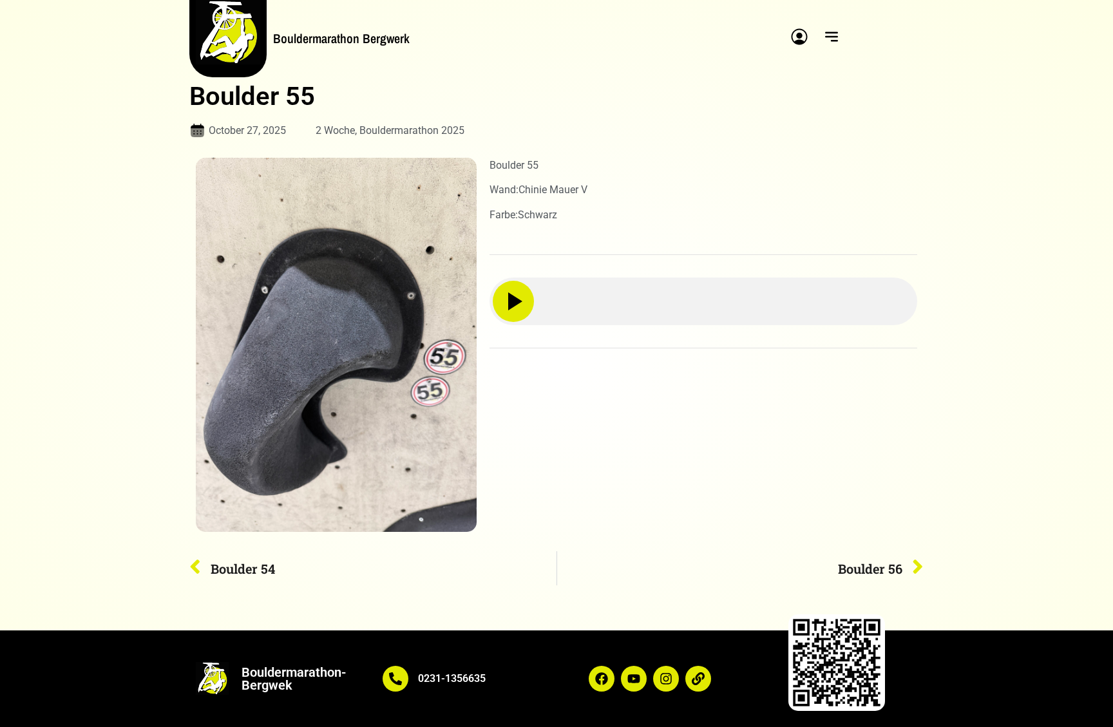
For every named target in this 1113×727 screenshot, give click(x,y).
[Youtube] (634, 679)
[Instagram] (666, 679)
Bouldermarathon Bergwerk (341, 38)
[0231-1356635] (395, 679)
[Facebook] (601, 679)
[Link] (698, 679)
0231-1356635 (452, 678)
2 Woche (335, 130)
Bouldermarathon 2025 (411, 130)
